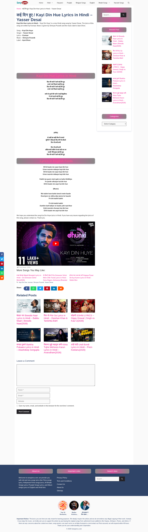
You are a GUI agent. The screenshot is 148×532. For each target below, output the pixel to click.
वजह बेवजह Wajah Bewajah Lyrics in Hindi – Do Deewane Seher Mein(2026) (29, 277)
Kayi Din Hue (23, 282)
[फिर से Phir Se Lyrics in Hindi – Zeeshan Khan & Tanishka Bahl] (56, 306)
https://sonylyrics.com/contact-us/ (87, 523)
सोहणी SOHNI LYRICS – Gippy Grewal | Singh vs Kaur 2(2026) (83, 318)
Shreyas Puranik (38, 282)
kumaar (30, 282)
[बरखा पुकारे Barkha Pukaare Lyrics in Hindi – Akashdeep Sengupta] (29, 335)
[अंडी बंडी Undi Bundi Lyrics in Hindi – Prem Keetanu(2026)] (83, 335)
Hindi (48, 3)
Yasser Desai (49, 282)
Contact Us (61, 484)
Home (41, 3)
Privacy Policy (62, 478)
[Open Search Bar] (128, 3)
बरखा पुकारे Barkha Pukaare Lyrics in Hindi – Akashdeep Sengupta (28, 347)
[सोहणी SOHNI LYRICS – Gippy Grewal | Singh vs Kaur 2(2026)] (83, 306)
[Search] (123, 15)
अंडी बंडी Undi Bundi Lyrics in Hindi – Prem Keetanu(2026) (81, 347)
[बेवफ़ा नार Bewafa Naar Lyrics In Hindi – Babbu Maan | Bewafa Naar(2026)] (29, 306)
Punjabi (69, 3)
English (92, 3)
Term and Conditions (64, 481)
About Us (60, 487)
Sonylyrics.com (76, 529)
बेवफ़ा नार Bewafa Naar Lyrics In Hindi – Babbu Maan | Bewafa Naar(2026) (28, 319)
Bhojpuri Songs (81, 3)
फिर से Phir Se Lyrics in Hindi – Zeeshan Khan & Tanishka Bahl (56, 318)
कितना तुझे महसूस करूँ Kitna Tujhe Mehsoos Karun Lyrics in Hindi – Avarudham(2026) (56, 348)
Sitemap (60, 491)
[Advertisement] (56, 58)
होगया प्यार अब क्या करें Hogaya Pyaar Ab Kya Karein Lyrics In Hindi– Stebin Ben (81, 277)
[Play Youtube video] (56, 244)
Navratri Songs (119, 3)
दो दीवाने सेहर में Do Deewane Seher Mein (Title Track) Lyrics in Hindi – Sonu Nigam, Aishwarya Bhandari (55, 277)
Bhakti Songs (103, 3)
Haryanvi (60, 3)
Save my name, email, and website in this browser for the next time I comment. (46, 406)
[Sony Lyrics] (22, 3)
